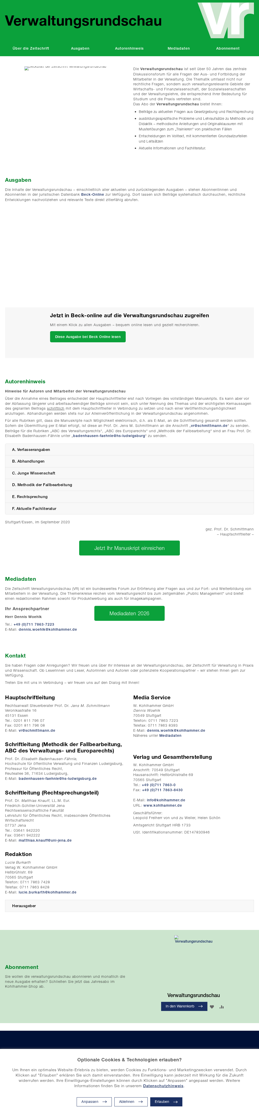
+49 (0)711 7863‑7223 (34, 624)
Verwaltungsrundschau (193, 995)
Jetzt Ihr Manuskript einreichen (129, 548)
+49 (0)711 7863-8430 (162, 790)
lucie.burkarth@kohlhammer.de (48, 892)
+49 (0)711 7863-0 (159, 785)
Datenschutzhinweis (163, 1086)
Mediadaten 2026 (129, 613)
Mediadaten (170, 735)
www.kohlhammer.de (162, 805)
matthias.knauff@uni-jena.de (45, 840)
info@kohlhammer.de (166, 800)
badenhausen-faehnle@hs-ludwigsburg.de (58, 779)
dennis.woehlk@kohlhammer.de (48, 629)
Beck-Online (92, 194)
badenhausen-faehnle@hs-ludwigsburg (109, 436)
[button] (131, 1101)
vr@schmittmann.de (209, 426)
